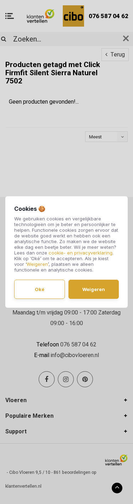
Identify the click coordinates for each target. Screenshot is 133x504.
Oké (39, 289)
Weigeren (37, 264)
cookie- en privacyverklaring (80, 253)
